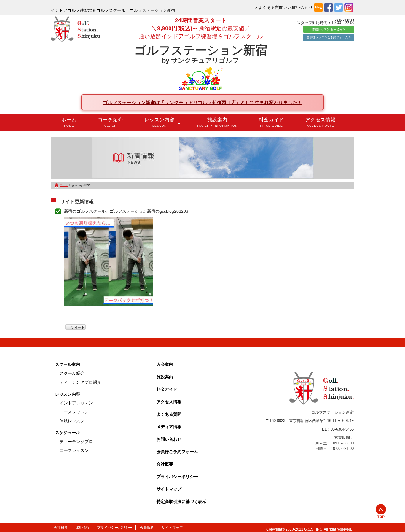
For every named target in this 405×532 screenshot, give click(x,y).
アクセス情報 (320, 122)
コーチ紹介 (110, 122)
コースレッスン (74, 411)
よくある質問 (169, 414)
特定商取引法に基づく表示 (181, 501)
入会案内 (165, 364)
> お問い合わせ (298, 7)
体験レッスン (72, 420)
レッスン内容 (159, 122)
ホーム (68, 122)
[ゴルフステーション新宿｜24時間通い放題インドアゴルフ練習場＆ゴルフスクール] (76, 29)
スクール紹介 (72, 373)
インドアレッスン (76, 403)
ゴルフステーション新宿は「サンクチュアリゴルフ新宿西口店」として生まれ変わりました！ (202, 102)
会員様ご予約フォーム (177, 451)
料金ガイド (271, 122)
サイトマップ (169, 489)
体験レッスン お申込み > (328, 29)
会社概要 (165, 464)
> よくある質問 (269, 7)
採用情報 (82, 527)
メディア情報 (169, 426)
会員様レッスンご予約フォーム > (329, 37)
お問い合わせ (169, 439)
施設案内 (217, 122)
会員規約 (147, 527)
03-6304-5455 (344, 19)
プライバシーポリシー (177, 476)
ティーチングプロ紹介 (80, 382)
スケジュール (67, 432)
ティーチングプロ (76, 441)
